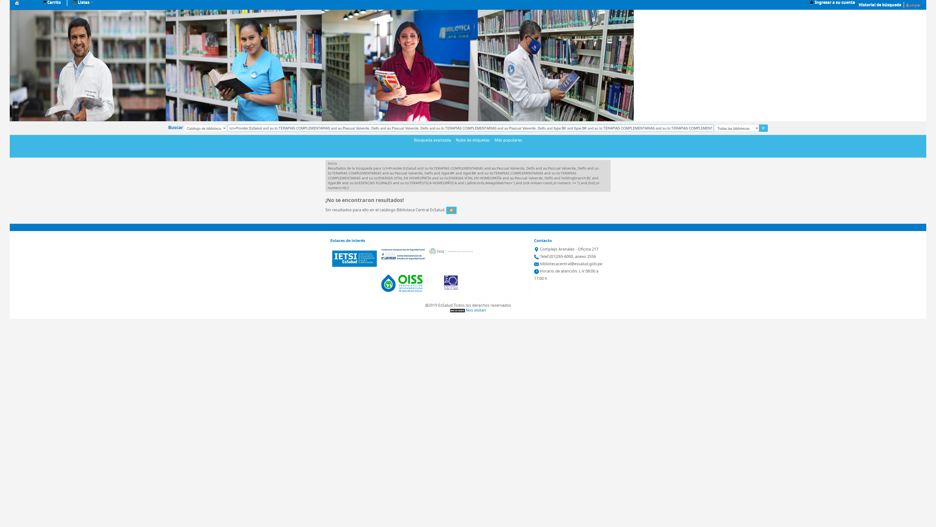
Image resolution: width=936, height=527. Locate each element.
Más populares (508, 140)
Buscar (175, 127)
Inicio (332, 163)
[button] (52, 2)
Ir (763, 128)
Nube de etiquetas (473, 140)
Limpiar (914, 5)
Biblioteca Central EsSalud (27, 2)
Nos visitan (476, 310)
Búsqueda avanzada (432, 140)
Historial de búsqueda (880, 5)
